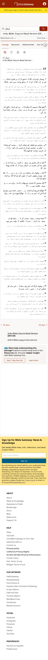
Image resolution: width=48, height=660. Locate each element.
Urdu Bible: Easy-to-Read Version (23, 333)
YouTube (10, 633)
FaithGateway (13, 576)
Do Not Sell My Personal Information (24, 555)
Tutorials (10, 535)
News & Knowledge (15, 501)
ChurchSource (13, 583)
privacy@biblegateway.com (14, 482)
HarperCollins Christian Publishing (22, 586)
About (9, 497)
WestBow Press (13, 599)
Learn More (33, 360)
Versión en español (15, 645)
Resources (15, 44)
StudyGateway (13, 579)
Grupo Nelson (13, 589)
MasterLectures (13, 605)
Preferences (12, 649)
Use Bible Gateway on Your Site (20, 538)
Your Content (42, 44)
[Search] (43, 28)
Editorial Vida (12, 592)
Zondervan (11, 602)
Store (9, 510)
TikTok (9, 627)
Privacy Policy (30, 480)
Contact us (11, 545)
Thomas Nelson (13, 596)
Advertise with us (14, 542)
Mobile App (12, 507)
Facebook (11, 617)
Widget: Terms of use (16, 564)
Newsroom (11, 517)
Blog (8, 514)
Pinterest (11, 624)
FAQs (9, 532)
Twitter (10, 630)
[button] (44, 4)
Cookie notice (13, 558)
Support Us (12, 520)
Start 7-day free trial (15, 360)
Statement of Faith (15, 504)
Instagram (11, 621)
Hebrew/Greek (28, 44)
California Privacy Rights (18, 551)
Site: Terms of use (14, 561)
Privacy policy (13, 548)
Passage (5, 44)
